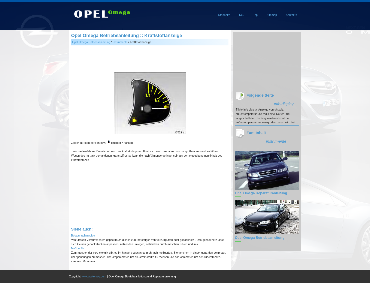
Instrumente (120, 42)
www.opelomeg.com (94, 276)
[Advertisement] (149, 59)
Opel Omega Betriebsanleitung (91, 42)
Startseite (224, 14)
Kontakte (291, 14)
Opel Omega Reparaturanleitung (261, 193)
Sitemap (272, 14)
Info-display (284, 104)
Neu (241, 14)
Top (255, 14)
